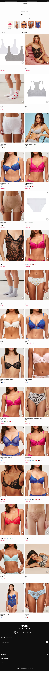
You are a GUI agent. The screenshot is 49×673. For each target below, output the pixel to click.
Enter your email (3, 639)
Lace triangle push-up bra (29, 340)
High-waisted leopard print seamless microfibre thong (33, 418)
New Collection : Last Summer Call (11, 1)
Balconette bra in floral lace (4, 183)
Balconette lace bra (3, 496)
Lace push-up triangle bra (29, 183)
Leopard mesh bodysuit (4, 261)
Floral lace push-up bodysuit (4, 614)
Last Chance (26, 11)
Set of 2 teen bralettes (28, 105)
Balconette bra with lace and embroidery (6, 379)
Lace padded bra (27, 261)
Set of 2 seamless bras (4, 65)
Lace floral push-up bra (28, 379)
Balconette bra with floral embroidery (6, 457)
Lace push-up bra (3, 418)
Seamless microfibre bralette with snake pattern (32, 575)
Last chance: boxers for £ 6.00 (32, 1)
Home (22, 11)
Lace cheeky (27, 614)
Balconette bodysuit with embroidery (31, 65)
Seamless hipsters (3, 144)
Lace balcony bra (3, 535)
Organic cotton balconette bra (30, 144)
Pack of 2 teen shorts (28, 222)
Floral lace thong (27, 535)
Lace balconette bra (28, 457)
